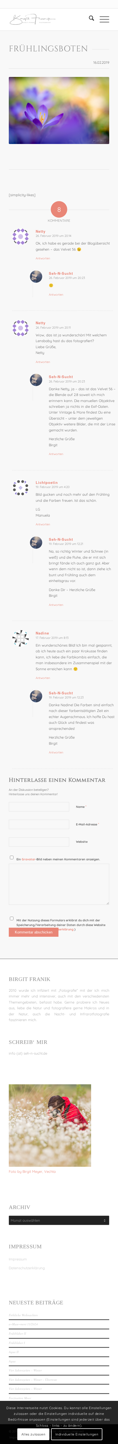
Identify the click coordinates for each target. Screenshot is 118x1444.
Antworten (43, 258)
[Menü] (101, 20)
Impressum (18, 1259)
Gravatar (28, 859)
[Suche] (88, 20)
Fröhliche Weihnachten (23, 1315)
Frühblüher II (17, 1333)
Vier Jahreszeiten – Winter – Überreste (33, 1380)
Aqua (12, 1361)
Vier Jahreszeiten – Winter (25, 1370)
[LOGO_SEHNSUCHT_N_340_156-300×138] (49, 20)
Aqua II (14, 1352)
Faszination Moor (20, 1398)
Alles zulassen (33, 1434)
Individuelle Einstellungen (77, 1434)
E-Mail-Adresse (87, 824)
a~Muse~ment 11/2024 (23, 1324)
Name (81, 806)
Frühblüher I (17, 1343)
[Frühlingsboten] (59, 110)
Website (82, 842)
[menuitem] (88, 20)
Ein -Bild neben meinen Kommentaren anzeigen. (58, 859)
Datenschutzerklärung (27, 1268)
